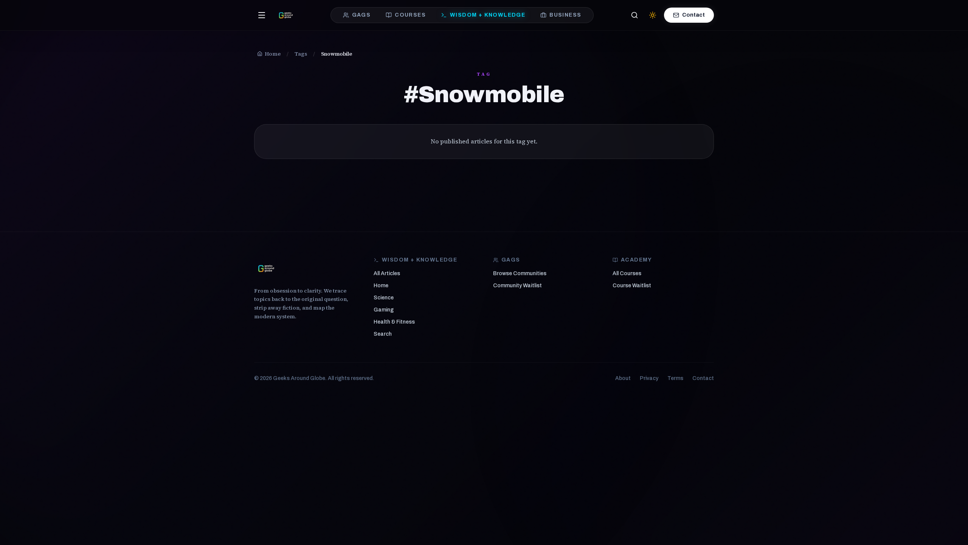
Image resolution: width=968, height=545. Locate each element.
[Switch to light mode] (652, 15)
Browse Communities (519, 273)
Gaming (384, 310)
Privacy (649, 378)
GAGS (361, 15)
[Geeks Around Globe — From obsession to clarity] (285, 15)
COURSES (410, 15)
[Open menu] (261, 15)
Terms (675, 378)
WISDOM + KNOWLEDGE (487, 15)
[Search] (634, 15)
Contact (693, 15)
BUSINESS (565, 15)
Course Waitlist (632, 285)
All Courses (627, 273)
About (623, 378)
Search (383, 334)
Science (384, 298)
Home (381, 285)
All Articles (387, 273)
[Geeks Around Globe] (266, 268)
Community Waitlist (517, 285)
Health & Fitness (394, 322)
